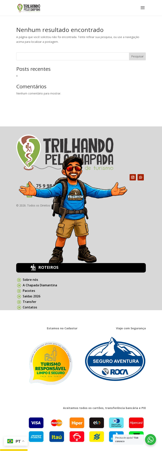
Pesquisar (137, 56)
